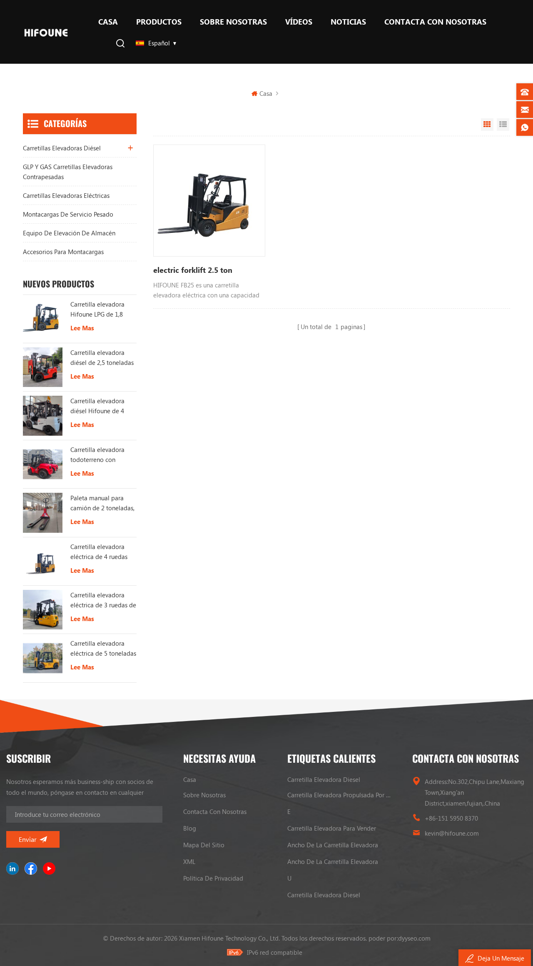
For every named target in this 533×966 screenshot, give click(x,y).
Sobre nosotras (233, 22)
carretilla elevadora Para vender (331, 828)
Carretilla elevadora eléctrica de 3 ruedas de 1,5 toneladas (103, 600)
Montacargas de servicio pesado (68, 214)
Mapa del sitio (203, 845)
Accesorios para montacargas (63, 251)
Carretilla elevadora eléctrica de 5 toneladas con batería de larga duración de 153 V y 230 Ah (103, 648)
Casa (108, 22)
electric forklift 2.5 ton (192, 270)
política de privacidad (213, 878)
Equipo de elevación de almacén (69, 233)
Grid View (487, 124)
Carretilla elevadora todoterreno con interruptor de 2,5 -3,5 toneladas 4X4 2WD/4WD (100, 454)
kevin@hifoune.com (452, 833)
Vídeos (298, 22)
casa (189, 779)
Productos (159, 22)
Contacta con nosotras (435, 22)
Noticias (348, 22)
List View (503, 124)
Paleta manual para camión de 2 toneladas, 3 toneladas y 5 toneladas (102, 503)
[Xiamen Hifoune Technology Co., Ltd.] (46, 32)
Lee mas (82, 328)
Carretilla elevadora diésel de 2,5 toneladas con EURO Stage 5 (102, 357)
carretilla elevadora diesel (323, 779)
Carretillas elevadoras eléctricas (66, 195)
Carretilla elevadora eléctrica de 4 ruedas (98, 551)
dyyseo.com (414, 938)
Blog (189, 828)
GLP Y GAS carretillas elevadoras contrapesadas (67, 171)
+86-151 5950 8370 (451, 818)
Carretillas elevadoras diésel (62, 148)
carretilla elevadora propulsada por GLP (339, 795)
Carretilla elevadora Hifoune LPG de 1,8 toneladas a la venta (98, 309)
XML (189, 861)
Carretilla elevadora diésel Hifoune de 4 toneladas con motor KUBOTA (99, 406)
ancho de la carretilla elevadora (332, 845)
